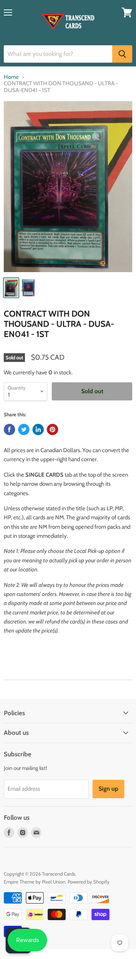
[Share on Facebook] (9, 429)
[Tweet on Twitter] (23, 429)
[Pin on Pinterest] (52, 429)
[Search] (122, 54)
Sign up (108, 788)
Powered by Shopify (89, 882)
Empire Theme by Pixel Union (34, 882)
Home (11, 77)
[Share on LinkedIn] (38, 429)
